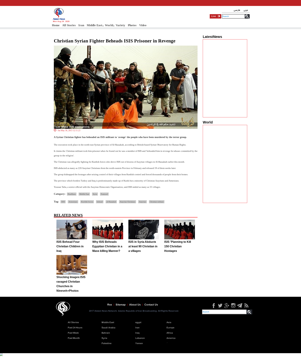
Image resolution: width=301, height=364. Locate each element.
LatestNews (212, 37)
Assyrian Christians (127, 202)
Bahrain (106, 333)
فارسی (237, 10)
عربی (246, 10)
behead (100, 202)
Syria (95, 194)
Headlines (72, 194)
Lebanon (140, 338)
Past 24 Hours (75, 328)
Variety (120, 25)
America (171, 338)
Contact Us (151, 305)
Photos (132, 25)
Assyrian (142, 202)
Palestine (106, 343)
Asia (169, 322)
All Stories (69, 25)
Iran (81, 25)
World (109, 25)
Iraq (137, 333)
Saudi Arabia (108, 328)
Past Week (73, 333)
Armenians (73, 202)
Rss (109, 305)
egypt (138, 322)
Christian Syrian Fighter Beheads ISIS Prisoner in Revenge (114, 40)
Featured (104, 194)
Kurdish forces (87, 202)
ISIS (63, 202)
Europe (170, 328)
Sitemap (121, 305)
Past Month (74, 338)
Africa (170, 333)
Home (56, 25)
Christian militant (157, 202)
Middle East (94, 25)
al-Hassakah (111, 202)
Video (142, 25)
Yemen (139, 343)
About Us (135, 305)
